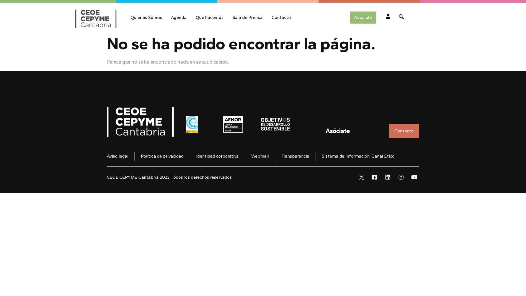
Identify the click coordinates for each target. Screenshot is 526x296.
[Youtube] (414, 177)
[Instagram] (401, 177)
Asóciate (337, 131)
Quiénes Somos (146, 17)
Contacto (281, 17)
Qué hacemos (210, 17)
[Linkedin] (388, 177)
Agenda (179, 17)
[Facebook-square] (375, 177)
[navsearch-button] (401, 17)
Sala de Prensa (247, 17)
